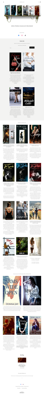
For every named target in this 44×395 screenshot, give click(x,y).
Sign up (32, 47)
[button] (3, 2)
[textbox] (19, 48)
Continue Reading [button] (22, 367)
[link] (40, 2)
